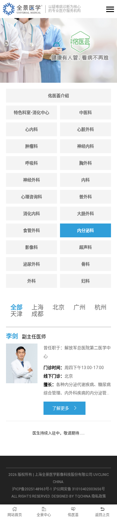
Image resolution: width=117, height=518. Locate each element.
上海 (38, 307)
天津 (16, 314)
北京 (58, 307)
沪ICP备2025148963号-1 (32, 489)
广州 (80, 307)
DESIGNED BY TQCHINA (71, 496)
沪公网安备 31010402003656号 (79, 489)
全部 (16, 307)
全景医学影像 (22, 9)
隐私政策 (99, 496)
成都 (38, 314)
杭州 (100, 307)
